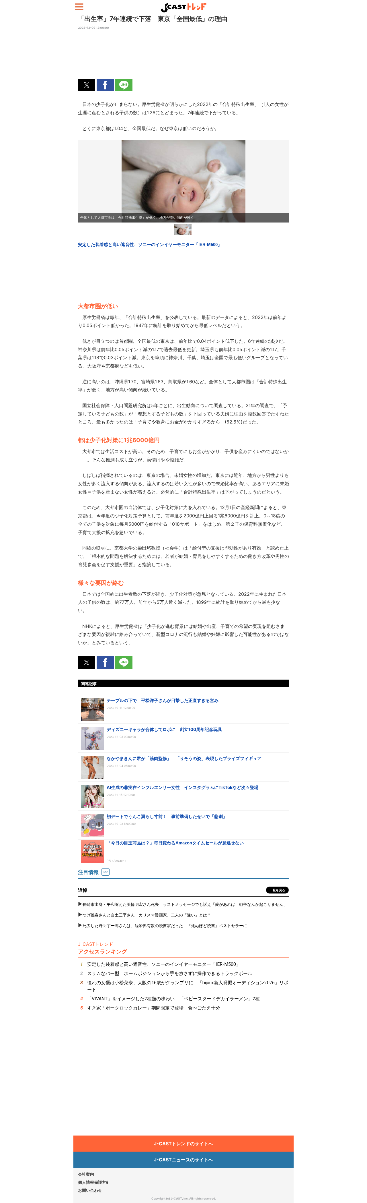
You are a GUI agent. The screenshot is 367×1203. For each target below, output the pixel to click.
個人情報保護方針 (94, 1182)
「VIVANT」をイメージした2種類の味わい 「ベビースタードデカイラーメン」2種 (173, 998)
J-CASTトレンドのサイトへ (183, 1143)
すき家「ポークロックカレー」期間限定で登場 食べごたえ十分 (153, 1008)
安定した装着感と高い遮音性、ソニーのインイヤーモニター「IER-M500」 (164, 964)
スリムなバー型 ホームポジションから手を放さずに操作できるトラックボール (169, 973)
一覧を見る (277, 890)
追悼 (82, 890)
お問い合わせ (90, 1190)
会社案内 (86, 1174)
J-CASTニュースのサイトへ (183, 1160)
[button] (86, 85)
